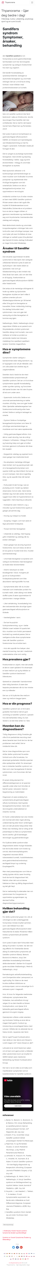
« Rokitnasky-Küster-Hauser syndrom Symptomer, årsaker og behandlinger (15, 1232)
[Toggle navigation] (32, 2)
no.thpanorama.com (15, 1263)
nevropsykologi (8, 1224)
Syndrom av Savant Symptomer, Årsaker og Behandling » (17, 1238)
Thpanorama (9, 2)
